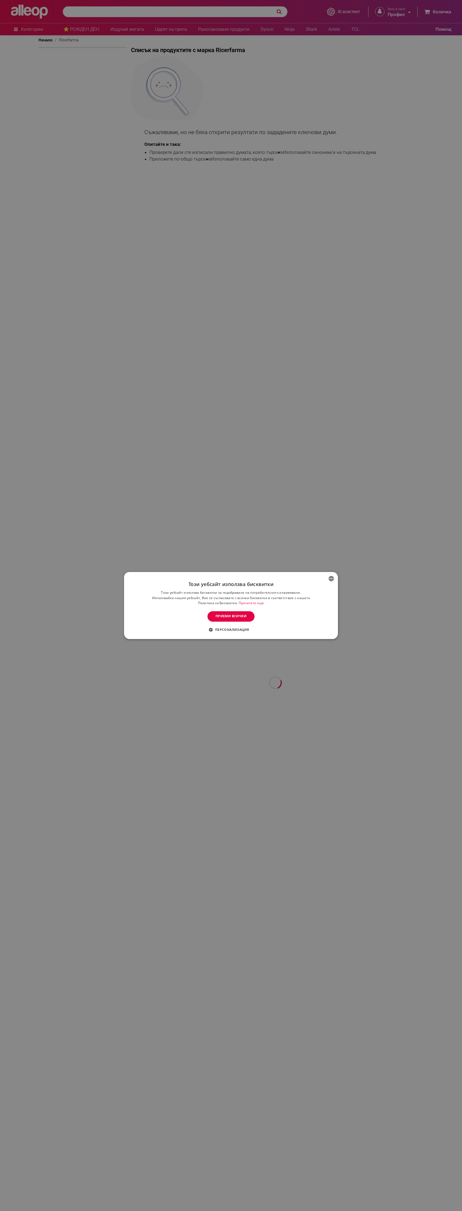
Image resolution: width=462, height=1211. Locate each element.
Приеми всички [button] (231, 616)
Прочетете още (251, 603)
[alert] (231, 605)
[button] (231, 629)
